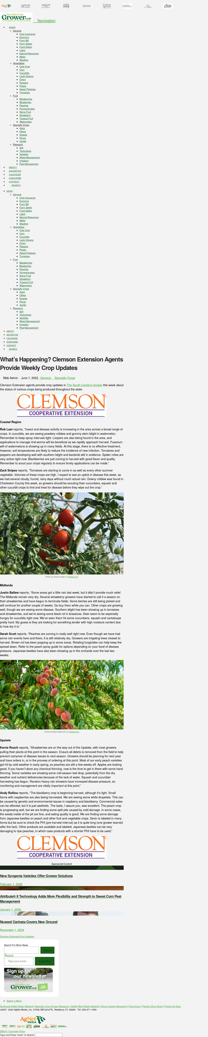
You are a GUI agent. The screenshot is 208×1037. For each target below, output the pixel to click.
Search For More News (16, 945)
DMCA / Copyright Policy (12, 1031)
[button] (44, 20)
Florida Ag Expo (172, 1006)
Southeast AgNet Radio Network (16, 1006)
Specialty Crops (65, 378)
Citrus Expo (134, 1006)
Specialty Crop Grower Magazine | (53, 1006)
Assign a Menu (14, 1000)
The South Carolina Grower (84, 385)
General (45, 378)
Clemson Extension (10, 936)
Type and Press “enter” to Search (17, 1035)
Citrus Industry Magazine (114, 1006)
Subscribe (45, 961)
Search (47, 950)
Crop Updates (27, 936)
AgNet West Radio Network (85, 1006)
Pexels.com (73, 576)
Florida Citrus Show (152, 1006)
